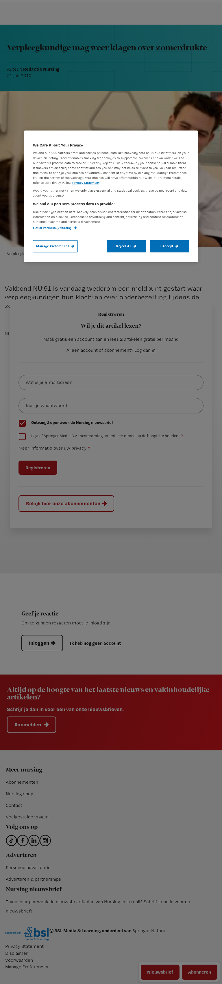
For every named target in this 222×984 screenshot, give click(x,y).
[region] (111, 196)
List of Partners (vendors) (52, 228)
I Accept (166, 246)
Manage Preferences (52, 246)
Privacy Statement (85, 183)
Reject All (124, 246)
